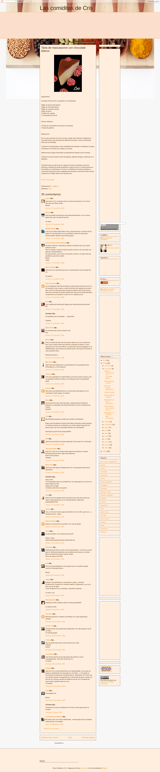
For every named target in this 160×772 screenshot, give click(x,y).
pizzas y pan (105, 519)
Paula (47, 531)
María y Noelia (50, 267)
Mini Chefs (49, 362)
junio (106, 433)
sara (47, 301)
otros (102, 508)
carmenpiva (49, 654)
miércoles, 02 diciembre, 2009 (55, 686)
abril (106, 439)
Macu (47, 400)
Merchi (47, 339)
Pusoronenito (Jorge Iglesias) (55, 243)
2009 (104, 363)
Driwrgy (48, 668)
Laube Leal (49, 626)
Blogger (104, 768)
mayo (107, 436)
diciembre (108, 366)
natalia (47, 579)
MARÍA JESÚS (50, 228)
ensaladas (104, 485)
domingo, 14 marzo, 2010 (53, 712)
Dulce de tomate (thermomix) (108, 387)
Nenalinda (49, 547)
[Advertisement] (55, 25)
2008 (104, 451)
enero (107, 448)
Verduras (103, 532)
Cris (46, 416)
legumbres (104, 505)
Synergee (84, 768)
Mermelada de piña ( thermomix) (109, 401)
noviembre (108, 369)
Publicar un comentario (51, 728)
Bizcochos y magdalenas (109, 461)
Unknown (48, 614)
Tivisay (47, 509)
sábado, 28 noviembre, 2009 (54, 517)
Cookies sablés (109, 392)
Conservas (104, 475)
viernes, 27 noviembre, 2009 (54, 208)
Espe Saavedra (50, 283)
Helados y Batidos (107, 495)
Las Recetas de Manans (53, 716)
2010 (104, 360)
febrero (107, 445)
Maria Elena (49, 327)
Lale (46, 495)
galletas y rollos (106, 492)
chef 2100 (104, 472)
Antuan (48, 640)
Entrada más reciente (49, 737)
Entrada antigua (88, 737)
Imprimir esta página (48, 179)
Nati (46, 438)
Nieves (47, 212)
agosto (107, 427)
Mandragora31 (50, 600)
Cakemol (48, 374)
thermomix (104, 529)
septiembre (108, 424)
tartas (50, 188)
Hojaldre (103, 498)
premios (103, 522)
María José (49, 465)
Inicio (70, 737)
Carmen (48, 388)
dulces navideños (106, 482)
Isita (46, 563)
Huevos (103, 502)
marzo (107, 442)
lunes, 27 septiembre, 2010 (54, 724)
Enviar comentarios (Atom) (72, 743)
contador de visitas (107, 291)
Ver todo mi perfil (113, 248)
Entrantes (104, 488)
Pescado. (104, 515)
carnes (103, 468)
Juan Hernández (51, 448)
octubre (107, 422)
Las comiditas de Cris (66, 8)
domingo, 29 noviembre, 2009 (55, 621)
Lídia (47, 690)
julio (106, 430)
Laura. (47, 198)
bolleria (103, 465)
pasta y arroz (105, 512)
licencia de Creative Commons (107, 682)
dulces (103, 478)
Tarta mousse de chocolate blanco (109, 408)
